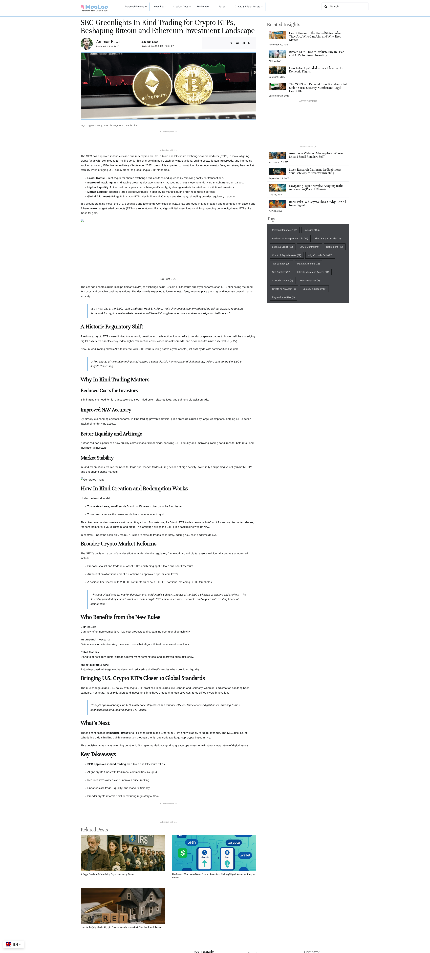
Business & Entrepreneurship (290, 238)
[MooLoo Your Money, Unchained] (95, 5)
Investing (312, 230)
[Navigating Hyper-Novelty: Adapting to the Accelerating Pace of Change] (277, 186)
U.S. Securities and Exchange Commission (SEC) (149, 203)
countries (164, 688)
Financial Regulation (113, 125)
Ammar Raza (108, 41)
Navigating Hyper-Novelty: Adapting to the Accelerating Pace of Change (316, 187)
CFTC (195, 582)
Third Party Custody (328, 238)
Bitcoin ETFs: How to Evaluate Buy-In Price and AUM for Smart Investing (316, 53)
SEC (174, 278)
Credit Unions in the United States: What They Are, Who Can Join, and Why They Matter (315, 36)
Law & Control (310, 246)
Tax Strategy (281, 263)
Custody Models (282, 280)
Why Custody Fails (320, 255)
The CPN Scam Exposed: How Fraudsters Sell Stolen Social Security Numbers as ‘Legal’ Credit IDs (318, 87)
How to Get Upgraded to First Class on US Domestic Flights (315, 69)
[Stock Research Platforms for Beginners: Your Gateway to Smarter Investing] (277, 170)
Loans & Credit (282, 246)
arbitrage (136, 522)
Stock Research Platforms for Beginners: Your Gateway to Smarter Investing (315, 171)
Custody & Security (314, 289)
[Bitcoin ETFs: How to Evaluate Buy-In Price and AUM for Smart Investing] (277, 52)
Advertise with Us (168, 150)
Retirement (334, 246)
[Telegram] (244, 43)
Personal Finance (284, 230)
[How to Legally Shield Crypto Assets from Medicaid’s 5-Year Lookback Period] (123, 889)
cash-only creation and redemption (150, 336)
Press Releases (310, 280)
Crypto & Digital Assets (286, 255)
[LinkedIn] (238, 43)
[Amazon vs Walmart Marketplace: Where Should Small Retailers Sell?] (277, 154)
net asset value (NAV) (223, 341)
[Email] (250, 43)
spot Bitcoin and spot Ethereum (173, 566)
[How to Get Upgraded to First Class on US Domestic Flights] (277, 68)
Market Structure (308, 263)
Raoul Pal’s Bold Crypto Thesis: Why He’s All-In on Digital (318, 203)
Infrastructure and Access (313, 272)
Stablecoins (131, 125)
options (112, 574)
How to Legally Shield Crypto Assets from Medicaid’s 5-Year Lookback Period (121, 926)
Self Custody (281, 272)
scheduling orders (92, 737)
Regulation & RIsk (283, 297)
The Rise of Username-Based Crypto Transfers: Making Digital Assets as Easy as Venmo (213, 876)
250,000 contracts (131, 582)
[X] (231, 43)
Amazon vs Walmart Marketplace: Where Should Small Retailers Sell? (315, 155)
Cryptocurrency (94, 125)
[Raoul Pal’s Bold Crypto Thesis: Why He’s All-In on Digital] (277, 202)
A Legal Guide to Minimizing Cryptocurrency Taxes (107, 874)
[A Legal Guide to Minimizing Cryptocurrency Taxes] (123, 837)
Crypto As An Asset (284, 289)
